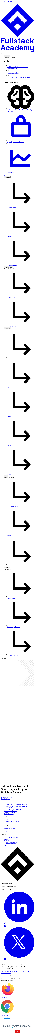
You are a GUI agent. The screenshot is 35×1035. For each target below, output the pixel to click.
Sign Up (3, 658)
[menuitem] (20, 66)
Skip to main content (6, 1)
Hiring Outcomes (8, 819)
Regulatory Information (7, 971)
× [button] (31, 1022)
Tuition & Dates (8, 267)
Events (6, 830)
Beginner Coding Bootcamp (11, 808)
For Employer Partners (10, 843)
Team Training (8, 840)
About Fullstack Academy (11, 837)
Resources (7, 328)
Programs (7, 56)
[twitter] (19, 957)
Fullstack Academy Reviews (11, 821)
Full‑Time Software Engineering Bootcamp (15, 804)
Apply (5, 175)
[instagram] (5, 926)
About (6, 476)
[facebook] (5, 924)
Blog (5, 845)
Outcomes (7, 177)
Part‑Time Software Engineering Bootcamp (15, 806)
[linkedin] (19, 921)
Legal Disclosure (26, 971)
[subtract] (5, 959)
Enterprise (7, 567)
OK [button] (17, 1031)
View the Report (5, 799)
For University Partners (10, 842)
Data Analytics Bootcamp (11, 812)
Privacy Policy (15, 1027)
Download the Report (6, 797)
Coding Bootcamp (9, 814)
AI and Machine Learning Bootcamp (14, 809)
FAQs (5, 831)
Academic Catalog (6, 973)
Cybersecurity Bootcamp (10, 811)
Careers (6, 839)
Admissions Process (9, 828)
